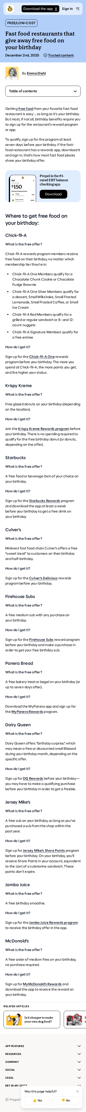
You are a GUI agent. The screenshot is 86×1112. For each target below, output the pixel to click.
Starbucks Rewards (44, 501)
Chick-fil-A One (42, 357)
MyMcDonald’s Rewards (42, 984)
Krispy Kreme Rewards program (43, 429)
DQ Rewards (33, 778)
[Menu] (77, 9)
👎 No (65, 1100)
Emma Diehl (36, 73)
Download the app (38, 9)
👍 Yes (37, 1100)
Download (53, 194)
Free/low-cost (21, 23)
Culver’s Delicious (43, 578)
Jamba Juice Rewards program (53, 922)
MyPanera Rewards (27, 712)
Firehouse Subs (41, 639)
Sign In (67, 9)
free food (25, 109)
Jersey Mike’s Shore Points (44, 850)
